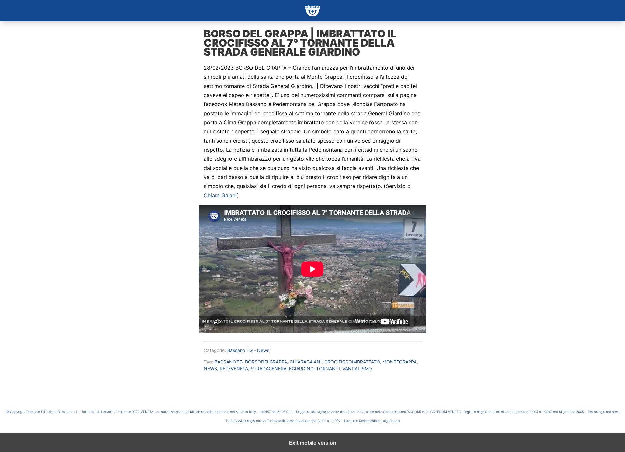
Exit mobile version (312, 442)
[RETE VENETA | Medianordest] (312, 10)
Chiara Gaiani (220, 195)
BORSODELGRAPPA (266, 361)
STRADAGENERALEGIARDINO (282, 368)
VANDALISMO (357, 368)
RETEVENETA (234, 368)
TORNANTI (328, 368)
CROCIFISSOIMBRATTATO (352, 361)
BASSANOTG (229, 361)
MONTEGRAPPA (399, 361)
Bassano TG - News (248, 350)
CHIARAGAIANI (306, 361)
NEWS (210, 368)
